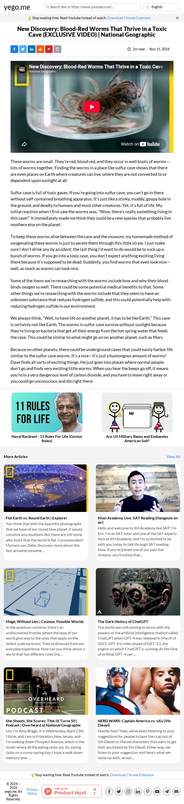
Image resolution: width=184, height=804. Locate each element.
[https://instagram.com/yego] (128, 791)
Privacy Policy (32, 791)
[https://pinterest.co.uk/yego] (147, 791)
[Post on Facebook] (14, 49)
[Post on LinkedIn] (31, 49)
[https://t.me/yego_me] (167, 791)
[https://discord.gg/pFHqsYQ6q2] (176, 791)
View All (173, 456)
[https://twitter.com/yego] (119, 791)
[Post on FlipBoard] (49, 49)
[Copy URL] (57, 49)
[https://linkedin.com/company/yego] (138, 791)
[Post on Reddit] (40, 49)
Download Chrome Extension (129, 18)
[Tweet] (23, 49)
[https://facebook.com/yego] (109, 791)
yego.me (17, 7)
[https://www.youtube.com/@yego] (157, 791)
